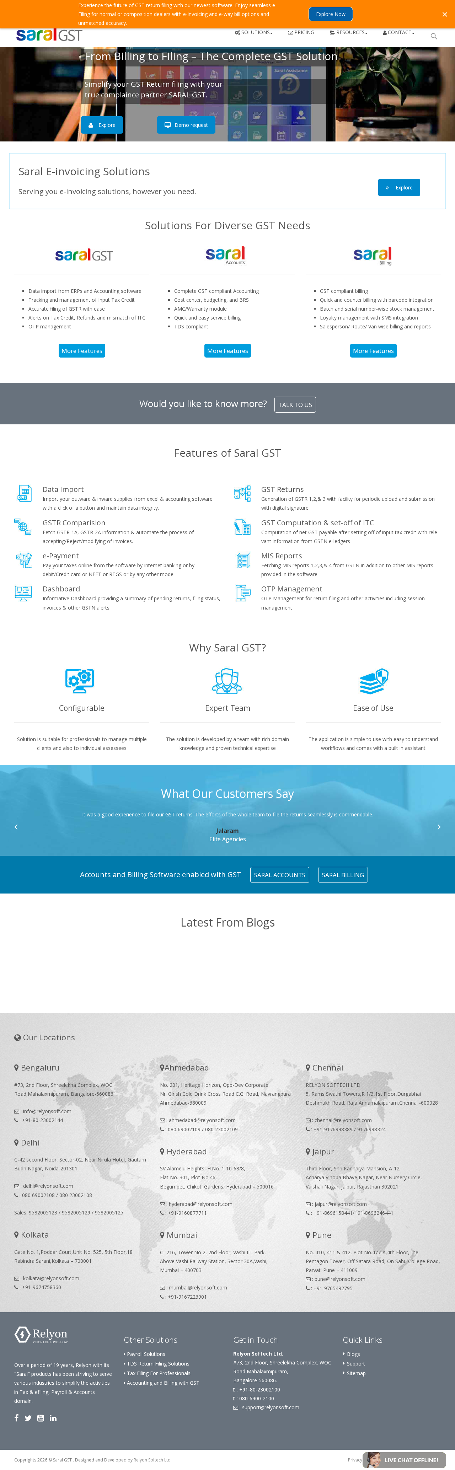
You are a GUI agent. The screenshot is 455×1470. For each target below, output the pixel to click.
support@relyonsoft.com (270, 1407)
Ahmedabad (187, 1067)
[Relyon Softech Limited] (41, 1334)
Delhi (29, 1142)
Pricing (304, 32)
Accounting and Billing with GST (162, 1382)
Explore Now (331, 14)
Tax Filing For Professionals (158, 1373)
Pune (320, 1234)
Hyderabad (186, 1151)
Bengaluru (39, 1067)
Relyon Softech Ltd (152, 1460)
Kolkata (34, 1234)
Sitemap (356, 1373)
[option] (232, 826)
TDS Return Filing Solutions (157, 1363)
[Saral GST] (44, 33)
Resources (350, 32)
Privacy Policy (361, 1460)
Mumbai (181, 1234)
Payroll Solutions (145, 1354)
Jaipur (322, 1151)
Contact (400, 32)
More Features (81, 351)
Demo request (191, 125)
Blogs (353, 1354)
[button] (404, 1459)
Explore (107, 125)
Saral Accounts (279, 875)
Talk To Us (295, 405)
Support (356, 1363)
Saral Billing (343, 875)
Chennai (326, 1067)
